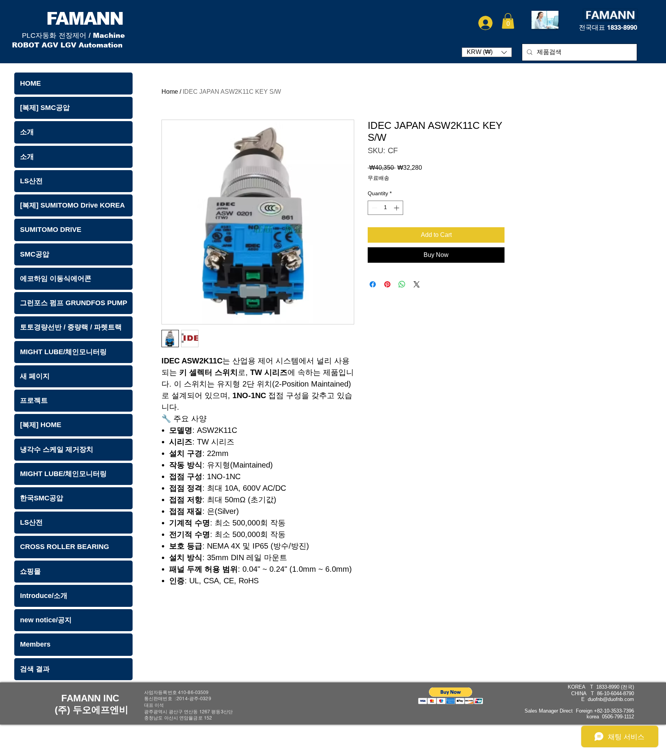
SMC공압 (34, 254)
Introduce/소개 (43, 596)
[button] (508, 21)
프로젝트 (34, 400)
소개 (27, 132)
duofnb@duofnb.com (611, 699)
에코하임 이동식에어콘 (55, 278)
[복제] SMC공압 (45, 107)
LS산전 (31, 181)
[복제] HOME (40, 425)
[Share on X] (416, 284)
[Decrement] (373, 208)
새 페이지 (35, 376)
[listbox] (487, 52)
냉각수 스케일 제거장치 (56, 449)
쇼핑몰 (30, 571)
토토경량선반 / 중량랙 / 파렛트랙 (71, 327)
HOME (30, 83)
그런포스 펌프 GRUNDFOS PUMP (73, 303)
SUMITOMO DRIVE (50, 229)
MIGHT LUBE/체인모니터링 (63, 352)
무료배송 (378, 178)
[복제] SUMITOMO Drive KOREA (72, 205)
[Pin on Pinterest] (387, 284)
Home (169, 91)
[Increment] (397, 208)
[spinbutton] (385, 208)
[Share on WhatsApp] (402, 284)
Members (35, 644)
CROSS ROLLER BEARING (64, 547)
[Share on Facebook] (372, 284)
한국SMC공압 (41, 498)
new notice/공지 (46, 620)
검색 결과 (35, 669)
